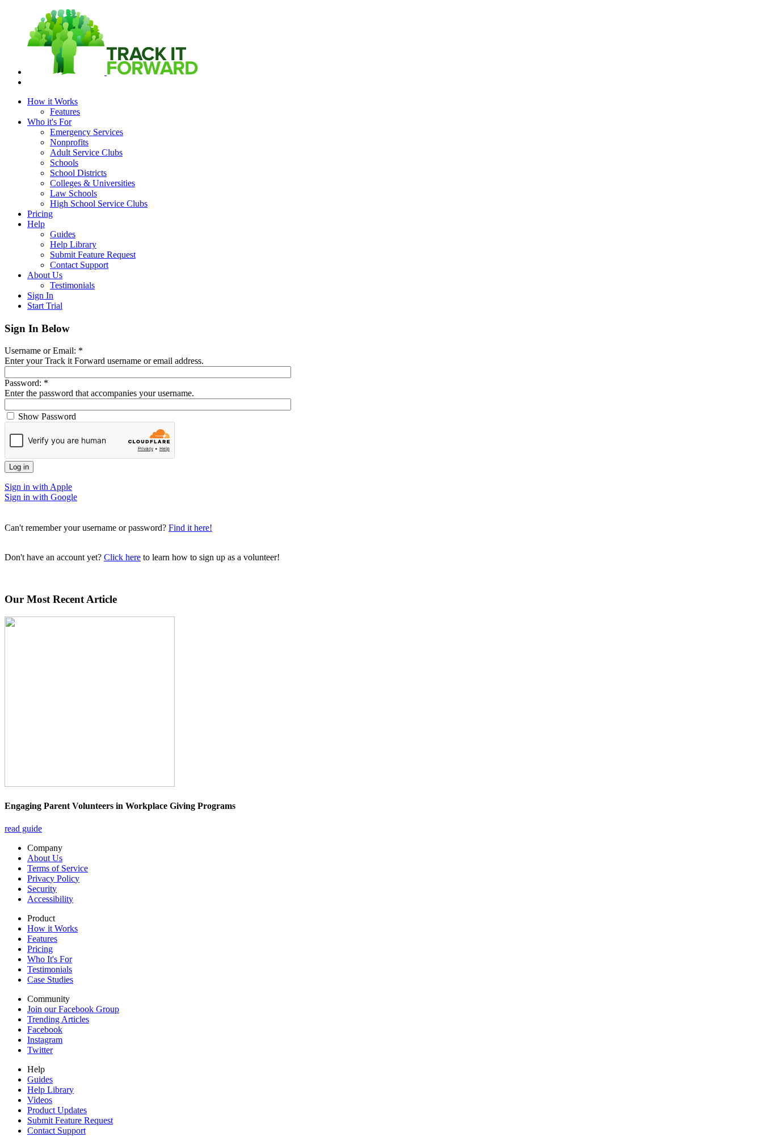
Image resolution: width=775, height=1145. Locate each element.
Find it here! (190, 527)
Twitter (40, 1050)
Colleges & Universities (92, 183)
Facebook (44, 1029)
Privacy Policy (53, 878)
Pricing (40, 214)
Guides (62, 234)
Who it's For (49, 122)
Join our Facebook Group (73, 1009)
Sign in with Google (41, 497)
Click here (122, 557)
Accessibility (50, 899)
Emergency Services (86, 132)
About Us (44, 275)
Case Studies (50, 979)
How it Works (52, 101)
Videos (39, 1100)
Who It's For (49, 959)
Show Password (46, 416)
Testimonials (72, 285)
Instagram (44, 1040)
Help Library (73, 244)
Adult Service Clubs (86, 152)
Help (36, 224)
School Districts (78, 173)
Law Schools (73, 193)
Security (42, 889)
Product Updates (57, 1110)
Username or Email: (44, 350)
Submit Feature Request (93, 254)
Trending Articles (58, 1019)
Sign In (40, 295)
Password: (26, 383)
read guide (23, 828)
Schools (64, 162)
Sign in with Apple (38, 487)
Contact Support (79, 265)
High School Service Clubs (99, 203)
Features (65, 111)
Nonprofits (69, 142)
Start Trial (44, 306)
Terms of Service (57, 868)
